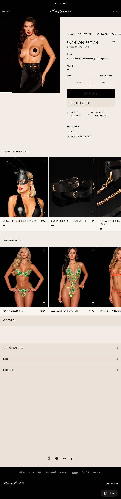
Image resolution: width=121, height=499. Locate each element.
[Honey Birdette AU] (60, 11)
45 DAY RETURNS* (75, 114)
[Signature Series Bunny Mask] (24, 187)
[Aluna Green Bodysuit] (73, 277)
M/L (103, 82)
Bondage (101, 34)
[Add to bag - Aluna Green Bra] (44, 303)
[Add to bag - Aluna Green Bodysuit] (92, 303)
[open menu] (3, 11)
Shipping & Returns (78, 136)
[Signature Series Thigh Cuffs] (73, 187)
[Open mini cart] (117, 11)
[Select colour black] (4, 225)
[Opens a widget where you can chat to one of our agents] (109, 493)
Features (72, 126)
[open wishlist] (112, 11)
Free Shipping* (60, 3)
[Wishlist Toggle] (113, 42)
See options (102, 58)
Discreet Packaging (101, 114)
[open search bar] (8, 11)
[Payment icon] (97, 472)
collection (85, 34)
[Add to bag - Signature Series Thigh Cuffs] (92, 213)
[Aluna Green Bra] (24, 277)
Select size (90, 93)
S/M (79, 82)
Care (69, 131)
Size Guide (106, 75)
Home (70, 34)
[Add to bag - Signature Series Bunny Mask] (44, 213)
